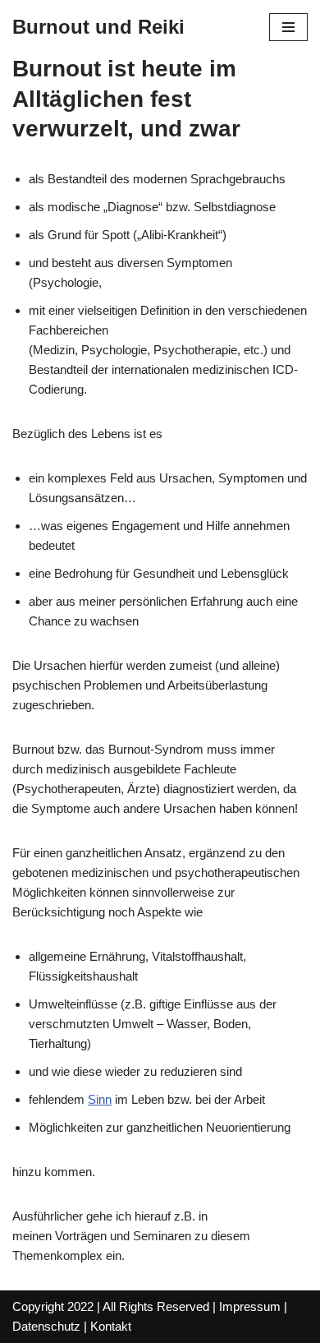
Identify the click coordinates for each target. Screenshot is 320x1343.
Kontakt (110, 1326)
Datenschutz (46, 1326)
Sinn (100, 1099)
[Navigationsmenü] (288, 27)
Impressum (250, 1306)
